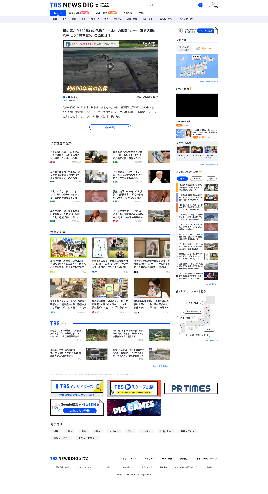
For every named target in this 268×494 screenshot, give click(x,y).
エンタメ (118, 19)
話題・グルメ (148, 19)
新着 (55, 19)
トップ (52, 374)
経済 (83, 19)
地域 (141, 12)
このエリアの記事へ (159, 366)
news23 (71, 100)
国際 (74, 19)
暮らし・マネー (167, 19)
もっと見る (211, 284)
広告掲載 (208, 467)
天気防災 (127, 12)
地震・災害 (132, 19)
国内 (64, 19)
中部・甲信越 (192, 311)
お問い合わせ (147, 467)
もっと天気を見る (208, 81)
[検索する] (200, 5)
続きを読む (110, 127)
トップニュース (129, 458)
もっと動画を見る (208, 164)
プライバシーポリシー (86, 467)
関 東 (208, 329)
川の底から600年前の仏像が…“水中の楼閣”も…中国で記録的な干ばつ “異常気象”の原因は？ (97, 374)
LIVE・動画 (106, 12)
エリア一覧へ (210, 340)
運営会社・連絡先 (63, 467)
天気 (106, 19)
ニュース (58, 12)
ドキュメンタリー (187, 19)
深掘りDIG (78, 12)
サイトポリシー (108, 467)
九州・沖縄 (185, 318)
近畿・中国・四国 (197, 335)
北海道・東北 (192, 303)
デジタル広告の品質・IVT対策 (186, 467)
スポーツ (95, 19)
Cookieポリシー (128, 467)
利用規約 (163, 467)
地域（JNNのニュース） (207, 458)
